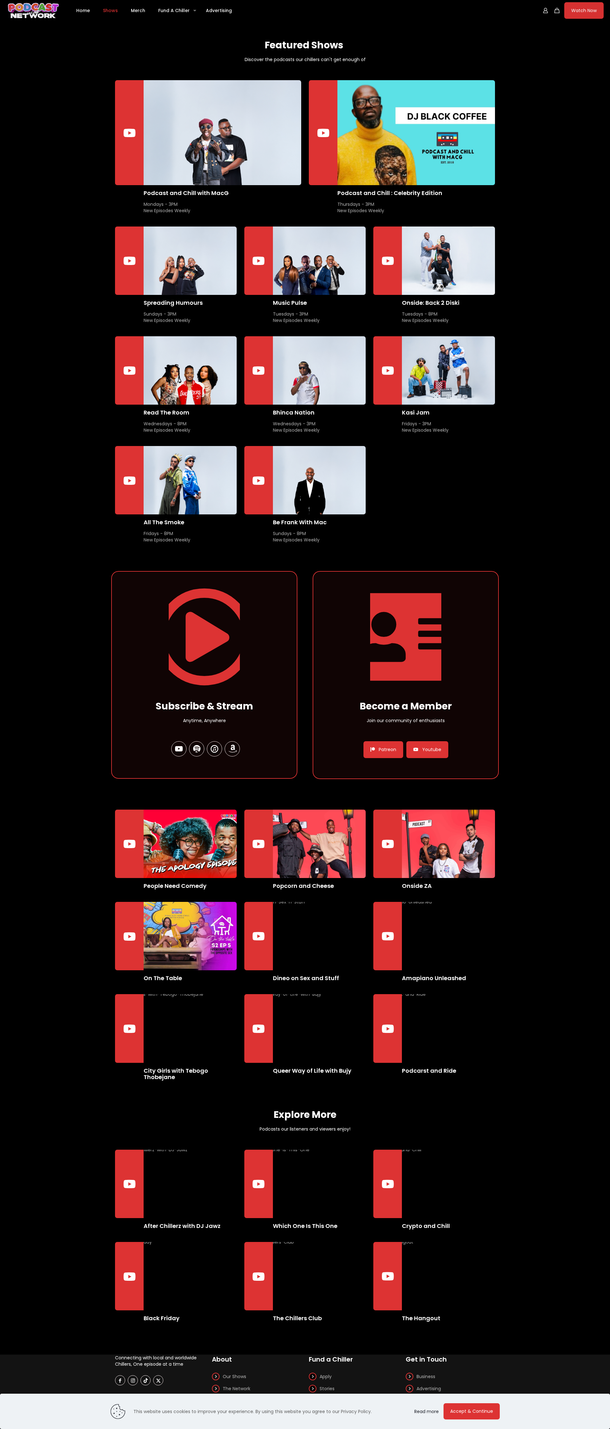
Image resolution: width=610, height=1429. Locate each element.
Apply (326, 1376)
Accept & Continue (471, 1411)
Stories (327, 1388)
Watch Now (584, 10)
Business (426, 1376)
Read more (426, 1411)
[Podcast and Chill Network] (33, 10)
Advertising (429, 1388)
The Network (236, 1388)
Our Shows (234, 1376)
